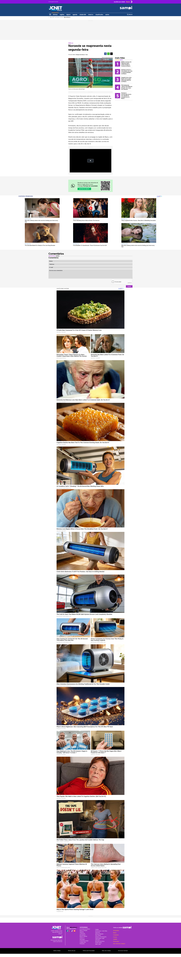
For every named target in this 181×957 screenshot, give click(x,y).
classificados (99, 14)
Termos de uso (71, 950)
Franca (115, 937)
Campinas (116, 935)
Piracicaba (116, 941)
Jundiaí (115, 939)
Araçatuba (116, 930)
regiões (62, 14)
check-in (90, 14)
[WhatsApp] (108, 54)
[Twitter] (111, 54)
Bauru (114, 932)
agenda (75, 14)
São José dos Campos (119, 943)
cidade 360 (82, 14)
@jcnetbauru (73, 927)
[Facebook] (105, 54)
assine (107, 14)
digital (68, 14)
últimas (55, 14)
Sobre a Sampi (56, 950)
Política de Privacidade (89, 950)
